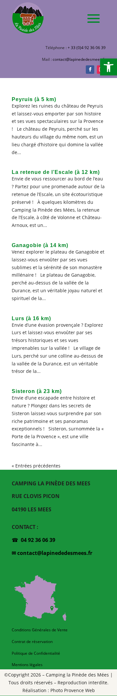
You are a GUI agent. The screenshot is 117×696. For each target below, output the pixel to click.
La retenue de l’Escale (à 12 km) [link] (56, 172)
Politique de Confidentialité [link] (36, 653)
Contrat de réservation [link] (32, 641)
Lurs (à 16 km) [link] (31, 318)
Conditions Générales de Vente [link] (40, 630)
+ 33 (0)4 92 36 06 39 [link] (87, 47)
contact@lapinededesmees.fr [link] (79, 59)
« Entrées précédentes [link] (36, 466)
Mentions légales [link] (27, 664)
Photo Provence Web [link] (72, 690)
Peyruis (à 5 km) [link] (34, 99)
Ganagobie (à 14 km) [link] (40, 245)
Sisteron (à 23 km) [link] (37, 391)
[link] (108, 67)
